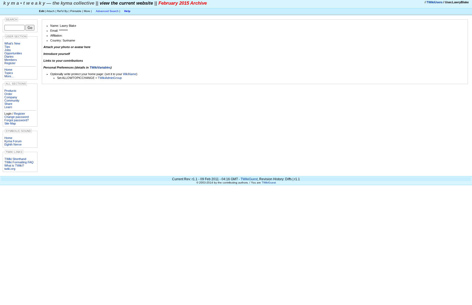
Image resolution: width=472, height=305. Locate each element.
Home (8, 69)
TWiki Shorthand (15, 159)
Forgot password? (16, 120)
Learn (8, 107)
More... (9, 76)
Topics (8, 73)
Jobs (7, 50)
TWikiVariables (100, 67)
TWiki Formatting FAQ (19, 162)
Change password (16, 117)
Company (10, 97)
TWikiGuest (249, 179)
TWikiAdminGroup (110, 77)
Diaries (9, 56)
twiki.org (9, 168)
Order (8, 94)
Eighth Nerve (13, 144)
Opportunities (13, 53)
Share (8, 103)
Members (10, 59)
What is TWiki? (14, 165)
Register (10, 63)
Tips (7, 46)
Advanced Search (107, 11)
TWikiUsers (434, 2)
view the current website (126, 3)
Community (11, 100)
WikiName (129, 74)
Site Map (10, 123)
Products (10, 90)
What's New (12, 43)
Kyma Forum (13, 141)
